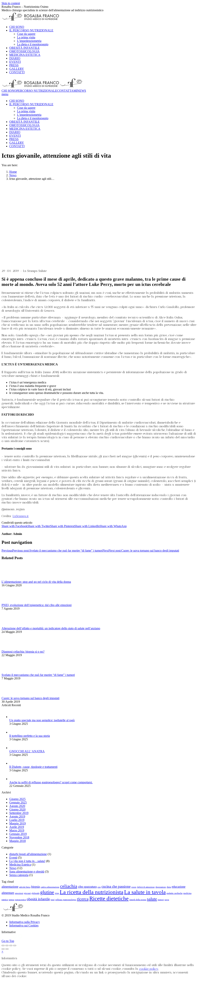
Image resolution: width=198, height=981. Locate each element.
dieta (169, 887)
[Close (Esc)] (3, 945)
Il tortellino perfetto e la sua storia (29, 735)
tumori (161, 900)
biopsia (35, 886)
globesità (35, 893)
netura (11, 900)
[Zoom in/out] (14, 945)
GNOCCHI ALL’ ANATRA (27, 751)
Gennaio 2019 (18, 834)
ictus (57, 893)
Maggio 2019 (17, 823)
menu (5, 94)
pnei (53, 900)
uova (167, 900)
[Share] (7, 945)
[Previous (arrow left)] (3, 949)
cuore (133, 887)
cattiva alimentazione (50, 887)
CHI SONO (9, 90)
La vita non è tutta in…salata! (27, 861)
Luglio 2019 (16, 820)
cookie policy (148, 969)
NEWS (81, 90)
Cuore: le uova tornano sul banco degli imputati (30, 698)
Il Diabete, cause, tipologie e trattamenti (33, 766)
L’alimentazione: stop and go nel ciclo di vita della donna (36, 581)
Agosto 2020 (17, 806)
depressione (160, 887)
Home (13, 171)
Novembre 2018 (19, 837)
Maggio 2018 (17, 841)
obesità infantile (38, 899)
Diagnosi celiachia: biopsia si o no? (23, 651)
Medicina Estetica (20, 864)
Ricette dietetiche (109, 898)
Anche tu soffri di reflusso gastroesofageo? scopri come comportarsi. (51, 782)
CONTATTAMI (67, 90)
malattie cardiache (174, 893)
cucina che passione (116, 886)
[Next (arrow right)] (7, 949)
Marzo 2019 (16, 830)
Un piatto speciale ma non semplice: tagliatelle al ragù (42, 720)
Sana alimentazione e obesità (26, 871)
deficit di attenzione (146, 887)
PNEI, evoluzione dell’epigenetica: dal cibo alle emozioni (37, 605)
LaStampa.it (21, 516)
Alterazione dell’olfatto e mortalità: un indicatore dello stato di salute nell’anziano (51, 628)
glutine (47, 892)
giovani (27, 893)
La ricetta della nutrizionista (91, 892)
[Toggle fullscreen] (10, 945)
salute (152, 898)
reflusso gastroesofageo (65, 900)
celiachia (68, 886)
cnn (99, 887)
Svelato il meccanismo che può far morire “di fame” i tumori (38, 674)
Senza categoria (18, 875)
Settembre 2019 (18, 813)
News (12, 175)
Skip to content (11, 3)
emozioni (19, 893)
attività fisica (24, 887)
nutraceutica (20, 900)
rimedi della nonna (137, 900)
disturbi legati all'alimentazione (28, 854)
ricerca (83, 898)
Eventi (13, 857)
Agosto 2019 (17, 816)
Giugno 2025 (17, 799)
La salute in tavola (145, 892)
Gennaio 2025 (18, 802)
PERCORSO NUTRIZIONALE (36, 90)
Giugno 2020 (17, 809)
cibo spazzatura (87, 886)
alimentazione (10, 886)
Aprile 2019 (16, 827)
